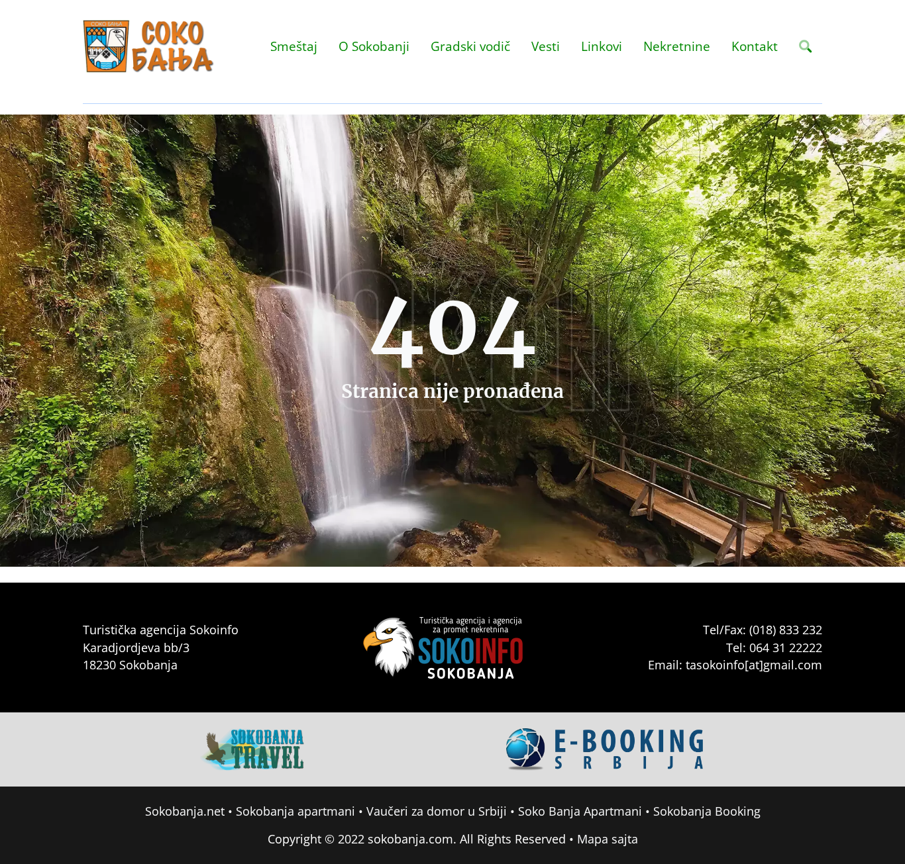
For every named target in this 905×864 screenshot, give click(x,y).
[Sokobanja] (253, 748)
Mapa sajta (607, 839)
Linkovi (601, 46)
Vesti (545, 46)
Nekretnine (676, 46)
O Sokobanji (374, 46)
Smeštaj (293, 46)
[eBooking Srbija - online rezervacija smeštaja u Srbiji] (605, 748)
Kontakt (754, 46)
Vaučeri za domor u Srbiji (436, 811)
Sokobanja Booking (707, 811)
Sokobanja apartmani (295, 811)
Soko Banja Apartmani (580, 811)
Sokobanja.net (185, 811)
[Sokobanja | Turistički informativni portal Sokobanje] (149, 46)
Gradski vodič (470, 46)
